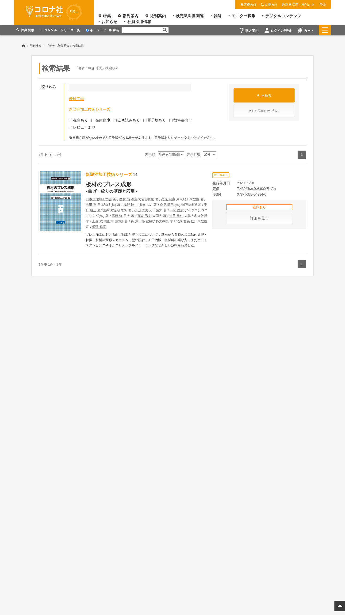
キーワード (98, 30)
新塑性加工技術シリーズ (89, 109)
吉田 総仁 (176, 216)
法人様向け (269, 5)
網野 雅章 (99, 227)
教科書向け (182, 120)
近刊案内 (158, 16)
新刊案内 (131, 16)
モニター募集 (244, 16)
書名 (116, 30)
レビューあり (84, 127)
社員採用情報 (139, 22)
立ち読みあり (129, 120)
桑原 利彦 (168, 199)
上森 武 (97, 221)
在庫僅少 (102, 120)
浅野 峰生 (130, 205)
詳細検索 (35, 45)
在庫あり (80, 120)
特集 (107, 16)
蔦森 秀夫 (144, 216)
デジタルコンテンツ (283, 16)
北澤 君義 (183, 221)
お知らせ (110, 22)
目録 (322, 5)
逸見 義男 (167, 205)
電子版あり (156, 120)
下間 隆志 (177, 210)
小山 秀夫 (141, 210)
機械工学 (76, 99)
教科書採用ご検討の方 (298, 5)
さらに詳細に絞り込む (264, 111)
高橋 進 (117, 216)
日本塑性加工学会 (99, 199)
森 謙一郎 (138, 221)
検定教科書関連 (190, 16)
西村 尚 (124, 199)
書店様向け (248, 5)
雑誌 (218, 16)
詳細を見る (259, 218)
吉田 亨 (91, 205)
